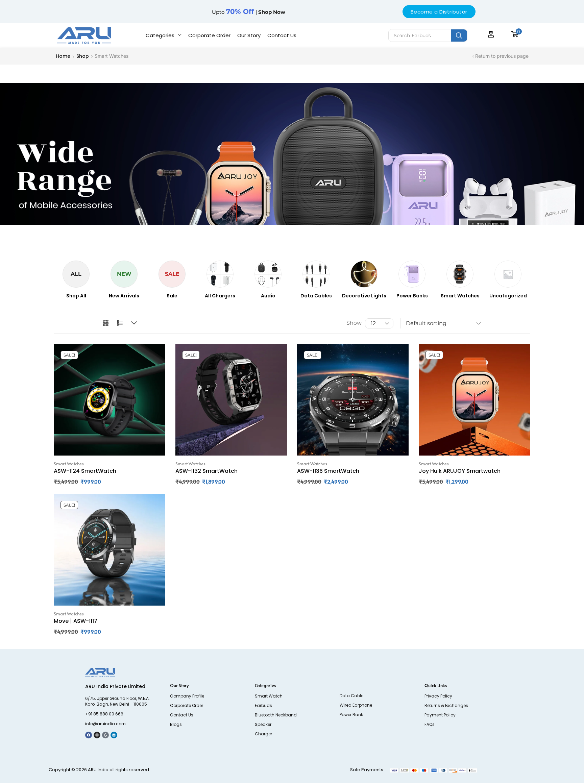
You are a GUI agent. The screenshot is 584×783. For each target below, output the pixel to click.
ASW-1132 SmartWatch (206, 471)
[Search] (459, 35)
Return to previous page (502, 56)
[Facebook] (88, 735)
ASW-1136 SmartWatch (328, 471)
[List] (120, 323)
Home (63, 56)
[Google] (105, 735)
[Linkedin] (114, 735)
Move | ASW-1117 (75, 621)
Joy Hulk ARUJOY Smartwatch (460, 471)
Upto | (248, 12)
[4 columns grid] (105, 323)
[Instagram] (97, 735)
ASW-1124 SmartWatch (85, 471)
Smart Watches (69, 464)
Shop (82, 56)
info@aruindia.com (105, 724)
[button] (491, 34)
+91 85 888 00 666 (104, 714)
